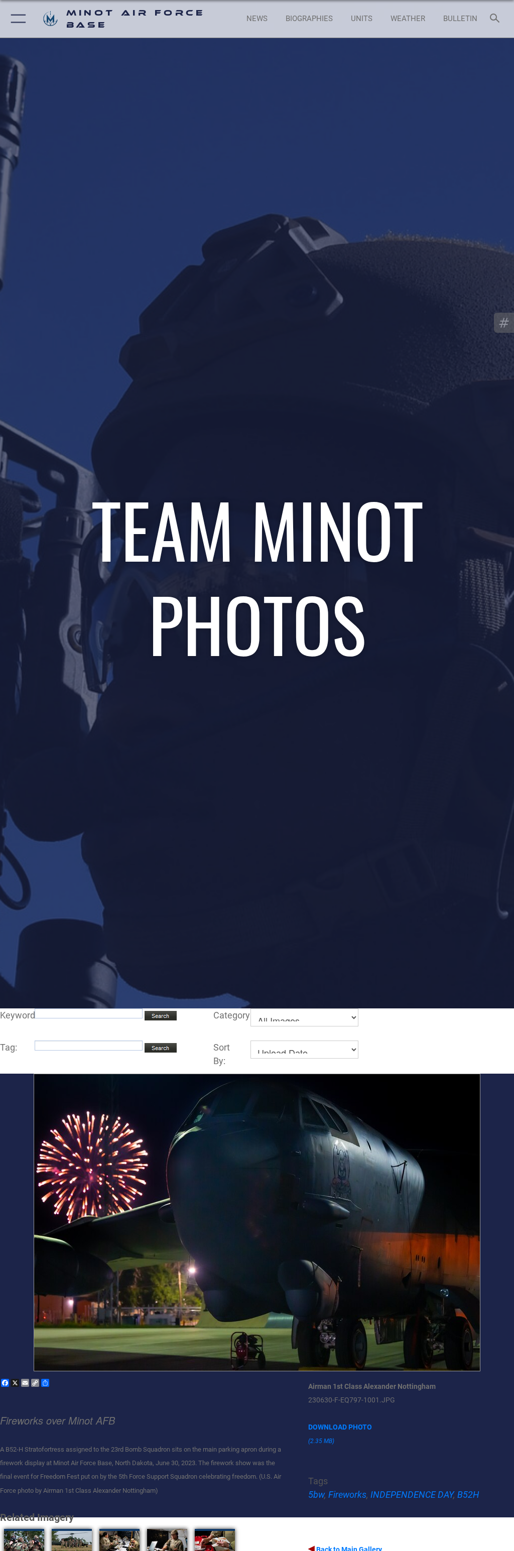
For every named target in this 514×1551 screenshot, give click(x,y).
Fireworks (347, 1494)
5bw (316, 1494)
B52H (468, 1494)
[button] (16, 19)
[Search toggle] (496, 19)
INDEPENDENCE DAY (411, 1494)
